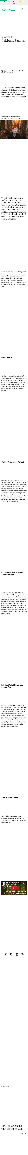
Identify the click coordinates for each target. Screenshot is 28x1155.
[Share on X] (5, 954)
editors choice (17, 118)
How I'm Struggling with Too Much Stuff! (12, 1127)
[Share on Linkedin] (17, 954)
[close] (26, 2)
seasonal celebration (13, 116)
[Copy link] (22, 954)
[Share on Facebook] (11, 954)
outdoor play (6, 118)
